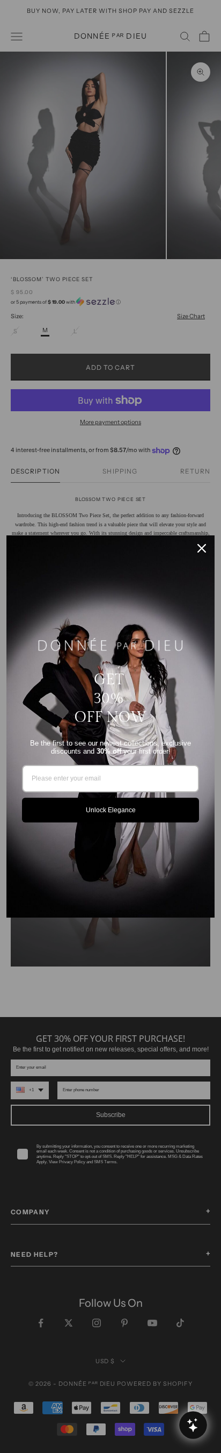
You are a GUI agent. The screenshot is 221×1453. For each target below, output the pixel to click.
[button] (193, 1424)
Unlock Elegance (111, 810)
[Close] (202, 548)
